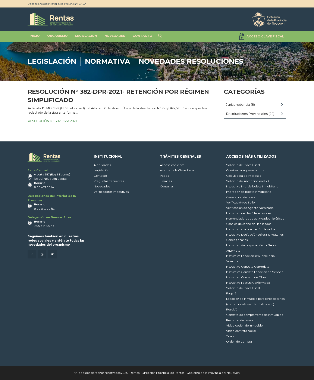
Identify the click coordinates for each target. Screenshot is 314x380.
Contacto (100, 175)
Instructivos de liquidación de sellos (250, 229)
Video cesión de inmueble (244, 325)
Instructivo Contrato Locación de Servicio (254, 272)
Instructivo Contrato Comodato (248, 266)
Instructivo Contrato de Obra (246, 277)
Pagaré (231, 293)
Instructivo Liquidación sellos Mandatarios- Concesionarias (255, 237)
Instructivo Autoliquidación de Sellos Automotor (251, 247)
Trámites (166, 181)
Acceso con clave (172, 165)
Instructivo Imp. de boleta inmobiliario (252, 186)
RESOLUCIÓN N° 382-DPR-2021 (52, 121)
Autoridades (102, 165)
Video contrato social (241, 330)
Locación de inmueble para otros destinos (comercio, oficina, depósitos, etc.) (255, 301)
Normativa (107, 61)
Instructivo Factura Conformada (248, 282)
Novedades (162, 61)
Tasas (230, 336)
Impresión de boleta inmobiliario (248, 191)
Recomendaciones (239, 320)
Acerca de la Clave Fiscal (177, 170)
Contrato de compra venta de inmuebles (254, 314)
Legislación (52, 61)
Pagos (164, 175)
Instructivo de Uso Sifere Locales (248, 213)
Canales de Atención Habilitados (248, 224)
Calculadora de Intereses (243, 175)
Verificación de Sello (240, 202)
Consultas (166, 186)
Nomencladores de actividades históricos (255, 218)
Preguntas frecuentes (109, 181)
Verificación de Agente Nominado (250, 207)
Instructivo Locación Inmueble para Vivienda (250, 258)
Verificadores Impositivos (111, 191)
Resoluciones (215, 61)
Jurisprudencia (238, 104)
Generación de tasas (240, 197)
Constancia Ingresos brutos (245, 170)
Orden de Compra (239, 341)
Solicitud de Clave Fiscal (243, 165)
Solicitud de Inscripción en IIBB (247, 181)
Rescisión (232, 309)
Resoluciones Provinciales (247, 114)
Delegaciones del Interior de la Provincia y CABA (57, 3)
